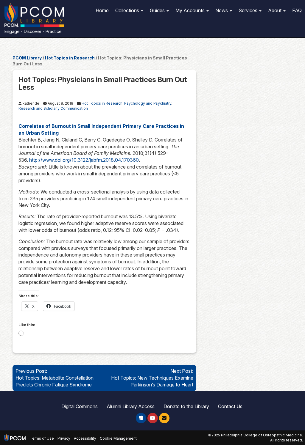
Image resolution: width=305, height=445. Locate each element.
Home (102, 10)
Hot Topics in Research (70, 57)
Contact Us (230, 406)
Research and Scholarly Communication (53, 108)
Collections (127, 10)
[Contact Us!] (164, 418)
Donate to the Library (186, 406)
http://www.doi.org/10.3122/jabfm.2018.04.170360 (84, 160)
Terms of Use (42, 438)
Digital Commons (79, 406)
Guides (158, 10)
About (275, 10)
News (222, 10)
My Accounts (190, 10)
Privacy (63, 438)
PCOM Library (27, 57)
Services (249, 10)
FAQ (297, 10)
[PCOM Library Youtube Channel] (152, 418)
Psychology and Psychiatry (147, 103)
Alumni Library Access (131, 406)
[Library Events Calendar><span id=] (141, 418)
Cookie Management (118, 438)
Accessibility (85, 438)
